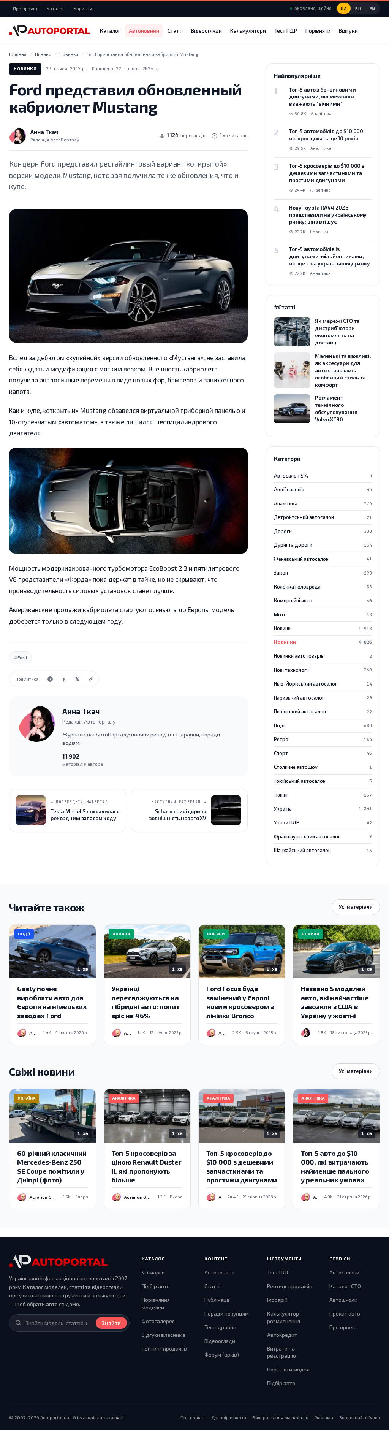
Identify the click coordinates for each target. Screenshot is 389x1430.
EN (372, 8)
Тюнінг (323, 795)
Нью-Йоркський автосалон (323, 684)
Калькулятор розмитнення (283, 1317)
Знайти (111, 1323)
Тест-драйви (220, 1327)
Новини (323, 628)
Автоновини (144, 30)
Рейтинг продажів (164, 1348)
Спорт (323, 753)
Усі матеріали (356, 907)
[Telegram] (50, 679)
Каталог (56, 8)
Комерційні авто (323, 600)
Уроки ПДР (323, 822)
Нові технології (323, 670)
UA (344, 8)
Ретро (323, 739)
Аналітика (323, 503)
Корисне (83, 8)
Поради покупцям (226, 1313)
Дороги (323, 531)
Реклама (324, 1417)
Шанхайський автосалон (323, 850)
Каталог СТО (345, 1286)
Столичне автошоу (323, 767)
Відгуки (348, 30)
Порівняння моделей (156, 1304)
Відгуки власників (164, 1335)
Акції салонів (323, 489)
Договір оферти (228, 1417)
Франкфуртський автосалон (323, 836)
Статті (175, 30)
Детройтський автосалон (323, 517)
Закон (323, 573)
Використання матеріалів (280, 1417)
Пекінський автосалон (323, 711)
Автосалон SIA (323, 476)
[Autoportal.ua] (49, 30)
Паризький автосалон (323, 698)
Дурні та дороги (323, 545)
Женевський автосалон (323, 559)
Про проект (25, 8)
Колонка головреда (323, 587)
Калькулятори (248, 30)
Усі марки (153, 1272)
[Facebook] (64, 679)
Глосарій (277, 1300)
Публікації (216, 1300)
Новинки (25, 68)
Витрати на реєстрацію (281, 1352)
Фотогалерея (158, 1321)
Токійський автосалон (323, 781)
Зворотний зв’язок (359, 1417)
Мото (323, 614)
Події (323, 725)
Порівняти (317, 30)
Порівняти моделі (289, 1369)
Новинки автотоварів (323, 656)
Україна (323, 809)
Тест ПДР (285, 30)
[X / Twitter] (77, 679)
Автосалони (344, 1272)
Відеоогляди (206, 30)
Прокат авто (344, 1313)
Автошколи (343, 1300)
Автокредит (282, 1335)
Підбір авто (156, 1286)
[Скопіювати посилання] (91, 679)
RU (358, 8)
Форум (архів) (221, 1354)
